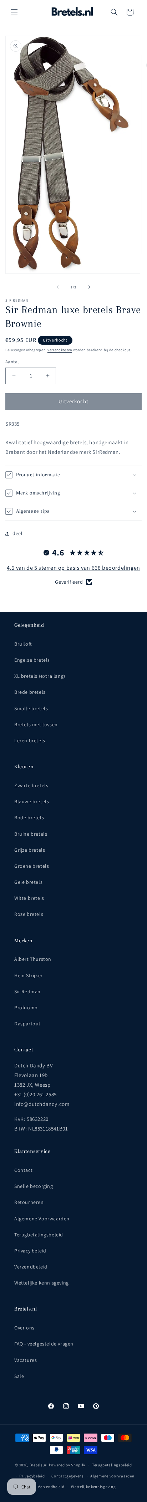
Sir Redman (27, 991)
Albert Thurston (32, 959)
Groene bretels (31, 866)
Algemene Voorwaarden (42, 1218)
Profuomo (26, 1007)
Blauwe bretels (31, 801)
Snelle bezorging (33, 1186)
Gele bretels (28, 882)
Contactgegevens (67, 1475)
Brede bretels (30, 692)
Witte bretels (29, 898)
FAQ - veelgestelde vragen (44, 1343)
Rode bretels (29, 817)
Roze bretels (28, 914)
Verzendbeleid (30, 1266)
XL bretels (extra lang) (39, 676)
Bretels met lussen (36, 724)
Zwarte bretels (31, 785)
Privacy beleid (30, 1250)
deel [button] (17, 533)
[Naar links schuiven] (58, 287)
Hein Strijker (28, 975)
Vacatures (25, 1360)
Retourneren (29, 1202)
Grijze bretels (29, 850)
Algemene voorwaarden (112, 1475)
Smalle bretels (31, 708)
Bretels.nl (39, 1464)
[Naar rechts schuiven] (89, 287)
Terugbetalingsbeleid (38, 1234)
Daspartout (27, 1023)
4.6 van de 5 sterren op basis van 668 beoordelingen (73, 567)
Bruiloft (23, 644)
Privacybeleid (32, 1475)
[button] (14, 12)
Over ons (24, 1327)
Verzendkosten (59, 350)
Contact (23, 1170)
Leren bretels (29, 740)
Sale (19, 1376)
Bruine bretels (30, 834)
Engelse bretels (32, 660)
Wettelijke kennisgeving (41, 1283)
